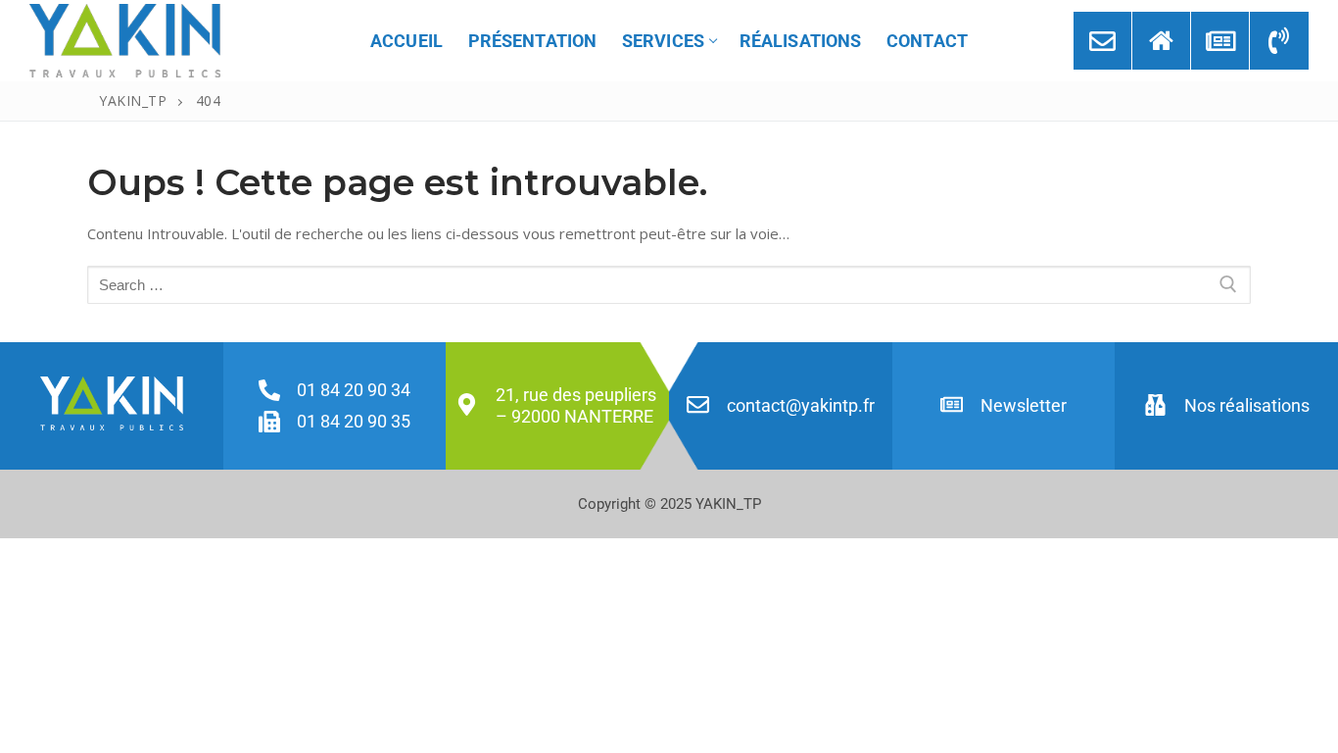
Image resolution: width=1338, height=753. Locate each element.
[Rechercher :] (669, 285)
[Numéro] (1279, 41)
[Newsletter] (1220, 41)
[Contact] (1102, 41)
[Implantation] (1161, 41)
